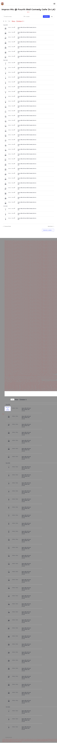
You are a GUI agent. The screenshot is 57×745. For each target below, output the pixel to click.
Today (9, 21)
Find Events (46, 16)
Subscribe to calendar (47, 230)
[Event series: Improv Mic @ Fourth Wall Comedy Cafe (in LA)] (14, 27)
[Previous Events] (3, 21)
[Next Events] (6, 21)
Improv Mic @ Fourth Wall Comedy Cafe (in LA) (26, 409)
